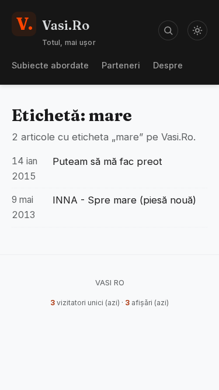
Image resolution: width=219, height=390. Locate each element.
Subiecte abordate (50, 65)
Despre (168, 65)
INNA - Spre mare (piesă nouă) (124, 200)
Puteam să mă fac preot (107, 161)
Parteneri (121, 65)
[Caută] (168, 30)
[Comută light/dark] (197, 30)
